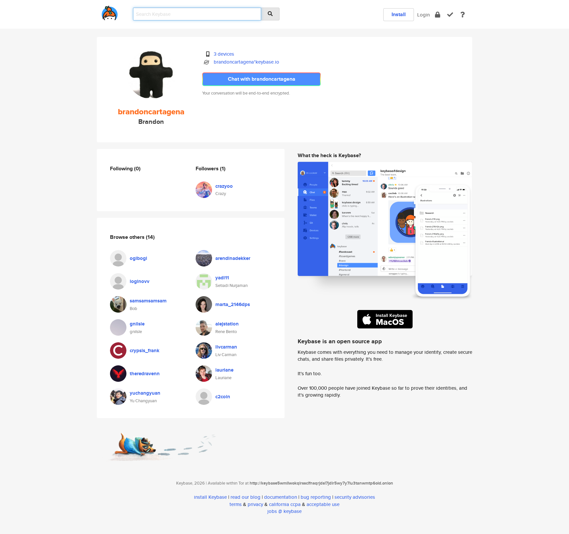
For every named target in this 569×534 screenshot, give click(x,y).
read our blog (245, 496)
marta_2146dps (232, 304)
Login (423, 14)
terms (236, 504)
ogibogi (138, 258)
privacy (255, 504)
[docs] (462, 15)
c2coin (222, 396)
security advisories (355, 496)
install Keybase (210, 496)
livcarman (226, 347)
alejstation (227, 323)
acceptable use (323, 504)
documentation (280, 496)
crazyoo (224, 186)
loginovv (139, 281)
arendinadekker (232, 258)
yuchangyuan (145, 393)
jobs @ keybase (284, 511)
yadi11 (222, 277)
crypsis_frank (144, 350)
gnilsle (137, 323)
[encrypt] (437, 15)
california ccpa (285, 504)
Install (399, 14)
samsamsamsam (148, 300)
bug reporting (316, 496)
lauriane (224, 370)
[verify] (450, 15)
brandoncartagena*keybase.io (246, 61)
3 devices (224, 53)
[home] (110, 11)
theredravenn (145, 373)
